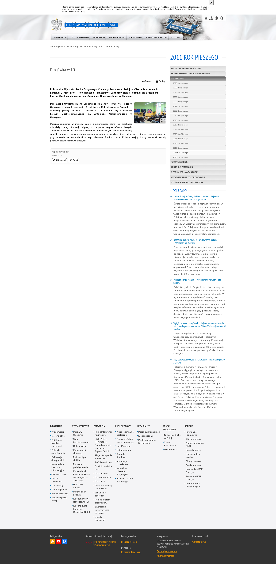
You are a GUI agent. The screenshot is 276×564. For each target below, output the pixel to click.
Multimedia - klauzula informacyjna (57, 467)
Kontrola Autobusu (182, 167)
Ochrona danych (59, 474)
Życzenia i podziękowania (80, 466)
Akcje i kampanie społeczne (186, 68)
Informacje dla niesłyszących (193, 485)
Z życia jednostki (80, 426)
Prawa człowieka (59, 493)
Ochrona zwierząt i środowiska (104, 487)
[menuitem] (60, 36)
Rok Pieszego (91, 46)
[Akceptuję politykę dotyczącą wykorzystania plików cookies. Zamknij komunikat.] (211, 2)
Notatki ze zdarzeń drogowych (188, 177)
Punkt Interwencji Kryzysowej (103, 433)
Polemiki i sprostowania (58, 451)
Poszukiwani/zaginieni (149, 432)
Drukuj (162, 81)
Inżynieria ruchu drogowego (187, 182)
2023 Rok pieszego (180, 97)
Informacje (56, 426)
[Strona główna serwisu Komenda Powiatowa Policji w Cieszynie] (206, 18)
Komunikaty (57, 485)
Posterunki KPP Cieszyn (194, 478)
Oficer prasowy (193, 439)
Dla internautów (103, 477)
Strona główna (57, 46)
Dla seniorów (101, 473)
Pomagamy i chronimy (79, 451)
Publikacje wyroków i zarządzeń (56, 443)
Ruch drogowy (74, 46)
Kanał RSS (52, 541)
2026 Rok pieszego (180, 83)
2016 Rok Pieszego (180, 129)
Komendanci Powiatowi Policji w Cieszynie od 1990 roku (81, 476)
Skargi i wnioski (193, 461)
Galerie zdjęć (79, 446)
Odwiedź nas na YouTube (58, 541)
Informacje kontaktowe (184, 172)
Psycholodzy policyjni (79, 493)
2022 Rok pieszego (180, 102)
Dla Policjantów (59, 489)
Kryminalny (143, 426)
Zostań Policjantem (169, 427)
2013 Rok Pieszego (180, 143)
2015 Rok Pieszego (180, 134)
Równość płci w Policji (59, 499)
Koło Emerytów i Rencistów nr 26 (81, 500)
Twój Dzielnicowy (103, 462)
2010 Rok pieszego (180, 157)
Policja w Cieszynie (78, 433)
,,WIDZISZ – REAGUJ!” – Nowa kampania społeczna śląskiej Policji (103, 445)
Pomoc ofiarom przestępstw (102, 501)
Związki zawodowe (56, 480)
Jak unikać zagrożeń (100, 494)
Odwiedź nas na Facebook (64, 541)
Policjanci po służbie (79, 459)
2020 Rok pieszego (180, 111)
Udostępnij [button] (61, 160)
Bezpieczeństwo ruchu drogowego (190, 73)
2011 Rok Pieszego (110, 46)
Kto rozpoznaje (145, 436)
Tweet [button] (75, 160)
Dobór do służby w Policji (172, 436)
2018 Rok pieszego (180, 120)
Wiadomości (57, 432)
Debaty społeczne (100, 518)
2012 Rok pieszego (180, 148)
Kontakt (189, 426)
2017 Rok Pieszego (180, 125)
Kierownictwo (58, 436)
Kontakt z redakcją (129, 541)
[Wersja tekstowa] (216, 18)
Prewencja (99, 426)
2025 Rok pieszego (180, 88)
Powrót (148, 81)
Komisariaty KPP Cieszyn (194, 470)
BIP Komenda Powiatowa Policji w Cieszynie (105, 543)
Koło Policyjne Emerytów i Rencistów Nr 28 (81, 508)
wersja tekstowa (199, 541)
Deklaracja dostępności (57, 459)
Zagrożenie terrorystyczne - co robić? (103, 509)
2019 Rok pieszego (180, 116)
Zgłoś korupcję (193, 450)
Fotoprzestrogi (179, 162)
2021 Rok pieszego (180, 106)
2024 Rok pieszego (180, 92)
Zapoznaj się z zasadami (167, 551)
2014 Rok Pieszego (180, 139)
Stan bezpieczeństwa (81, 440)
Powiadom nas (193, 465)
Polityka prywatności (165, 555)
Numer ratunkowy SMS (195, 444)
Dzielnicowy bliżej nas (103, 468)
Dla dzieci (100, 481)
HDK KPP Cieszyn (78, 486)
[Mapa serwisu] (211, 18)
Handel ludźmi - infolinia (194, 455)
